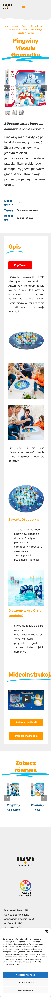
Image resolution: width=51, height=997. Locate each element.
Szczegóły (13, 790)
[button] (46, 931)
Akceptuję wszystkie (25, 975)
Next (44, 88)
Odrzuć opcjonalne (25, 982)
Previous (7, 88)
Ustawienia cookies (26, 990)
